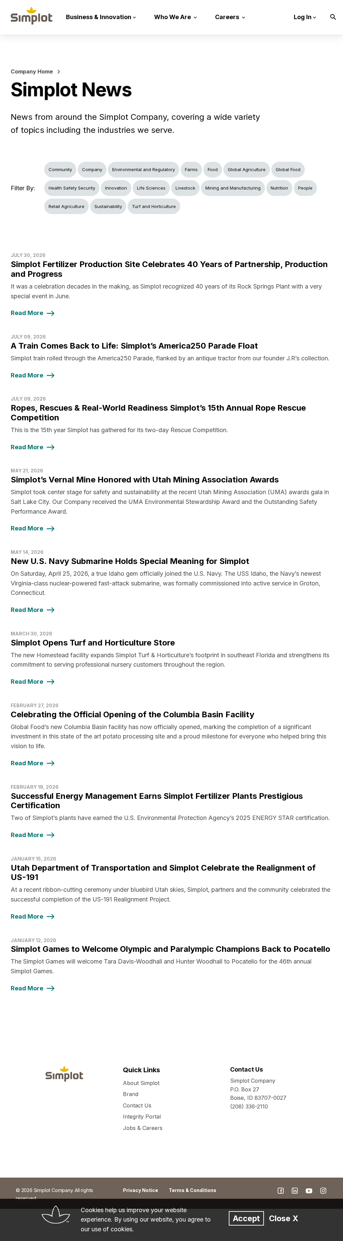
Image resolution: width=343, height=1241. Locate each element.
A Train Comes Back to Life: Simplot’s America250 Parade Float (134, 346)
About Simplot (141, 1083)
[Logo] (31, 16)
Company (92, 169)
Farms (191, 169)
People (305, 188)
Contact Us (137, 1105)
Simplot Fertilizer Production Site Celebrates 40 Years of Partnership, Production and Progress (169, 269)
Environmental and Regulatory (143, 169)
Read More (27, 312)
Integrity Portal (142, 1116)
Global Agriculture (247, 169)
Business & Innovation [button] (98, 16)
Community (60, 169)
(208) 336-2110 (249, 1106)
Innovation (116, 188)
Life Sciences (151, 188)
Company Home (32, 71)
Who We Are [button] (173, 16)
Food (213, 169)
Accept (246, 1218)
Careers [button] (228, 16)
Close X (283, 1218)
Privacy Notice (140, 1190)
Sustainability (108, 206)
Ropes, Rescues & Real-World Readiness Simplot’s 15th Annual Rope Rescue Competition (158, 412)
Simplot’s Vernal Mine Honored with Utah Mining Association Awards (145, 479)
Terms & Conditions (192, 1190)
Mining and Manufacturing (233, 188)
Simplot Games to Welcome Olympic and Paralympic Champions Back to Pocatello (170, 949)
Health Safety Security (72, 188)
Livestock (185, 188)
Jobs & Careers (142, 1128)
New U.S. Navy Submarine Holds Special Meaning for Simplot (130, 561)
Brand (130, 1094)
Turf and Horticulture (154, 206)
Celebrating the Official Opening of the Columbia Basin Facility (132, 714)
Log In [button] (303, 16)
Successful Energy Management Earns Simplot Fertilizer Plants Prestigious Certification (157, 801)
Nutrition (279, 188)
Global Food (288, 169)
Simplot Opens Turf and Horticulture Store (93, 643)
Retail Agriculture (66, 206)
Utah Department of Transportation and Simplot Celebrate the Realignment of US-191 (163, 872)
